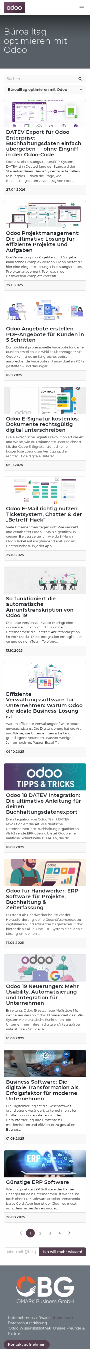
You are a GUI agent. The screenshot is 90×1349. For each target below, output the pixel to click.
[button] (45, 89)
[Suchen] (80, 79)
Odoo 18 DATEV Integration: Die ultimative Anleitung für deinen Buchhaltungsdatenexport (43, 803)
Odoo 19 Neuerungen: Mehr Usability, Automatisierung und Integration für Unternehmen (42, 995)
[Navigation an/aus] (81, 7)
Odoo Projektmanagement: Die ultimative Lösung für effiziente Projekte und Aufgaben (43, 241)
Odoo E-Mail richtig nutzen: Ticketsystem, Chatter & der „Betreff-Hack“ (44, 514)
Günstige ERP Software (37, 1182)
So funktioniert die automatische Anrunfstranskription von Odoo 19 (40, 607)
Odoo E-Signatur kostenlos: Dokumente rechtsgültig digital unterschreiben (42, 424)
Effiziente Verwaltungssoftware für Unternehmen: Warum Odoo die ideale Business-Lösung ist (44, 705)
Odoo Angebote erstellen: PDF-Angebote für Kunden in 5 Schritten (45, 334)
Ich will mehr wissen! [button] (62, 1251)
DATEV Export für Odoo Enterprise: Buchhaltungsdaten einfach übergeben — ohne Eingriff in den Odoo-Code (43, 143)
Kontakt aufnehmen (27, 1344)
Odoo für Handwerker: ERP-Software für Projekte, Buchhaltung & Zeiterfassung (43, 899)
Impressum (63, 1317)
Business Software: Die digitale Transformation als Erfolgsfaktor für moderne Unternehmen (42, 1090)
